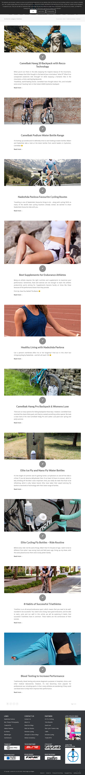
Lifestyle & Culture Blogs (31, 734)
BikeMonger (7, 734)
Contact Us (27, 719)
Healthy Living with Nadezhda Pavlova (42, 347)
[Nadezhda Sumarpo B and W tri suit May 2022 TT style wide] (42, 579)
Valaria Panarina (8, 728)
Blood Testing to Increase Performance (42, 675)
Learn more (41, 11)
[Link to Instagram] (79, 771)
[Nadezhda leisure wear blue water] (42, 649)
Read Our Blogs (29, 725)
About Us (27, 722)
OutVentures (8, 738)
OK (33, 11)
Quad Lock (48, 725)
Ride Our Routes (29, 728)
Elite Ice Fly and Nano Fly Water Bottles (42, 470)
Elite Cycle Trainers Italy (52, 728)
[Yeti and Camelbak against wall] (42, 382)
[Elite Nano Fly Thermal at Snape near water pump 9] (42, 446)
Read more (17, 88)
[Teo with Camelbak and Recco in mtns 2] (42, 39)
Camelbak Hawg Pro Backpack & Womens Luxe (42, 406)
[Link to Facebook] (77, 771)
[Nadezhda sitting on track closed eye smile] (42, 321)
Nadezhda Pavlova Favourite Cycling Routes (42, 196)
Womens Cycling (29, 731)
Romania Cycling (49, 734)
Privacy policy (50, 11)
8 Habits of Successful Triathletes (42, 603)
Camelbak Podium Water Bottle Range (42, 135)
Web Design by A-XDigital (28, 771)
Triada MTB (7, 725)
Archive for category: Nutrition (13, 19)
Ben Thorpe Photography (11, 722)
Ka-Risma (7, 731)
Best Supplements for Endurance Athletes (42, 274)
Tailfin (46, 731)
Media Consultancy (29, 738)
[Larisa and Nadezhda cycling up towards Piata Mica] (42, 111)
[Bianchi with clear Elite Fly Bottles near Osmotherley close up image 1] (42, 515)
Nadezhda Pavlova (9, 719)
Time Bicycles (49, 722)
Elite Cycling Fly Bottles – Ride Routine (42, 542)
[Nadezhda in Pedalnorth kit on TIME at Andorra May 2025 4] (42, 172)
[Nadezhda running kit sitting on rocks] (42, 242)
